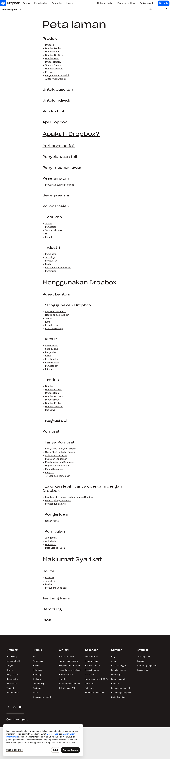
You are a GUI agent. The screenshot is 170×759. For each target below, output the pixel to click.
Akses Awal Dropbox (55, 79)
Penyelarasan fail (59, 157)
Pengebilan (50, 352)
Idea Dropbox (52, 520)
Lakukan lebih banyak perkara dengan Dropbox (69, 497)
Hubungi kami (91, 661)
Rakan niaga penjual (120, 688)
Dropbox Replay (53, 62)
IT (46, 233)
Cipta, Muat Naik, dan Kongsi (60, 452)
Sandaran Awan (66, 674)
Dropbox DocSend (54, 55)
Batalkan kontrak (92, 665)
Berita (48, 571)
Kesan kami (142, 670)
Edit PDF (63, 679)
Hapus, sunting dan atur (57, 465)
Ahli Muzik (50, 541)
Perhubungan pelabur (56, 587)
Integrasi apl (54, 420)
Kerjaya (140, 661)
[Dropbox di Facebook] (14, 707)
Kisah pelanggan (118, 665)
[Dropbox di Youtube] (20, 707)
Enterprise (37, 670)
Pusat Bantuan (91, 656)
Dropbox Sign (52, 51)
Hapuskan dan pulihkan (57, 315)
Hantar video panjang (68, 661)
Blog (113, 656)
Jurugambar (51, 537)
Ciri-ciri (10, 670)
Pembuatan (51, 260)
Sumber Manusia (53, 230)
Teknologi (50, 257)
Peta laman (90, 688)
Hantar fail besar (66, 656)
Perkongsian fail (58, 146)
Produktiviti (53, 111)
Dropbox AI (50, 544)
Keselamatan (55, 178)
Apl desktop (12, 656)
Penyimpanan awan (62, 167)
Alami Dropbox (9, 9)
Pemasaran (50, 227)
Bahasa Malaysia (17, 719)
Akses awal (12, 683)
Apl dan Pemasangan (56, 455)
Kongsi (48, 321)
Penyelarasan (52, 325)
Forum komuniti (118, 679)
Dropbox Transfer (54, 68)
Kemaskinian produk (42, 697)
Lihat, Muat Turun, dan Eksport (60, 448)
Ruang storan (52, 362)
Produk (48, 584)
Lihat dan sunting (54, 328)
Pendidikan (50, 271)
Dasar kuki (90, 674)
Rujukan (115, 683)
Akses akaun (51, 345)
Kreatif (48, 237)
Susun (48, 318)
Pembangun (116, 674)
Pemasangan (51, 366)
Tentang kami (56, 598)
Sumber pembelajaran (95, 692)
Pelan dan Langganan (56, 459)
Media (48, 264)
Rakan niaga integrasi (121, 692)
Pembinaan (51, 254)
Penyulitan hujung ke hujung (59, 184)
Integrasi (49, 369)
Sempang (37, 674)
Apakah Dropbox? (71, 133)
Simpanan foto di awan (69, 665)
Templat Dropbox (53, 65)
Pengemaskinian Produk (57, 75)
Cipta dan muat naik (55, 311)
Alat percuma (13, 692)
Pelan (48, 355)
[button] (85, 322)
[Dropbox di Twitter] (9, 707)
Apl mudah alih (13, 661)
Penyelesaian (12, 674)
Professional (38, 661)
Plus (35, 656)
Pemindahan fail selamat (70, 670)
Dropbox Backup (53, 48)
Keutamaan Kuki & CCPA (96, 679)
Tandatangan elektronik (69, 683)
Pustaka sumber (118, 670)
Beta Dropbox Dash (55, 547)
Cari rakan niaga (118, 697)
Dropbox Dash (52, 58)
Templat (10, 688)
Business (49, 577)
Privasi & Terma (92, 670)
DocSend (37, 688)
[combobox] (156, 9)
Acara (113, 661)
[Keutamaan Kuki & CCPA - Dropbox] (43, 740)
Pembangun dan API (55, 503)
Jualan (48, 223)
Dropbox (49, 45)
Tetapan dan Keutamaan (57, 476)
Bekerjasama (55, 195)
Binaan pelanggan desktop (58, 500)
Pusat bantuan (57, 294)
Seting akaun (52, 349)
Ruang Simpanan (54, 469)
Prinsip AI (89, 683)
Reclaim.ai (50, 72)
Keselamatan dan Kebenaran (59, 462)
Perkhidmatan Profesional (58, 267)
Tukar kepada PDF (67, 688)
